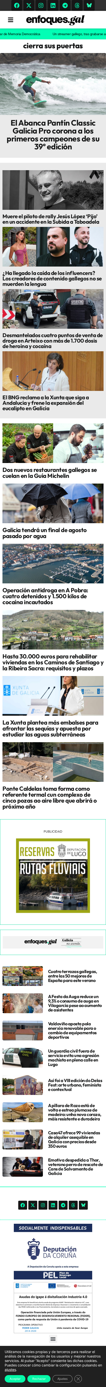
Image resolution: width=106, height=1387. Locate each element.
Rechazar (39, 1379)
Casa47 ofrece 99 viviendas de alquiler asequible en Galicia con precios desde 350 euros (74, 1139)
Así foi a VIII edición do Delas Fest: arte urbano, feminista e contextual (75, 1085)
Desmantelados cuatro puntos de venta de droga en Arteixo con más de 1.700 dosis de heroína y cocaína (52, 341)
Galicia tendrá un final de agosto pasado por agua (44, 533)
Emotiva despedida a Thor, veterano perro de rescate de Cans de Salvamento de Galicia (75, 1166)
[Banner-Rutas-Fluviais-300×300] (53, 911)
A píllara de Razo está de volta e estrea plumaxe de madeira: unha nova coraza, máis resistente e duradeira (74, 1112)
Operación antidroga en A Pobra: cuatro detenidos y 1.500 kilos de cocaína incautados (45, 596)
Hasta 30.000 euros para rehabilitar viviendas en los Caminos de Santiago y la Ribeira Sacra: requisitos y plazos (53, 662)
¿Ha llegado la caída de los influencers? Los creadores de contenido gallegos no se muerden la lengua (52, 278)
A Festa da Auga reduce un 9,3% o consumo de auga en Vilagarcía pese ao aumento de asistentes (75, 1003)
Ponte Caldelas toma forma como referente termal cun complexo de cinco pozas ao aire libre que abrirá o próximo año (49, 797)
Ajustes (62, 1379)
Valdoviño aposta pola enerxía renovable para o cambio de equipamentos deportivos (72, 1030)
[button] (53, 1339)
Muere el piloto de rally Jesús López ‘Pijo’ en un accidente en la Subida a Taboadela (50, 219)
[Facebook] (16, 5)
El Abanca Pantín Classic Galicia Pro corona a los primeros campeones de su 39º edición (53, 134)
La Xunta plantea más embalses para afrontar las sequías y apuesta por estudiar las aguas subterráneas (50, 728)
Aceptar (15, 1379)
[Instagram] (40, 5)
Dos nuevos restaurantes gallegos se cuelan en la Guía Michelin (49, 472)
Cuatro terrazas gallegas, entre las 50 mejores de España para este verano (72, 976)
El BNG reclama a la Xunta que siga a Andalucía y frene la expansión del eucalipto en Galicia (45, 403)
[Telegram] (65, 5)
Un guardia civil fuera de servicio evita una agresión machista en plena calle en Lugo (73, 1057)
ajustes (10, 1369)
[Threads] (77, 5)
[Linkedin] (53, 5)
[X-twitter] (28, 5)
